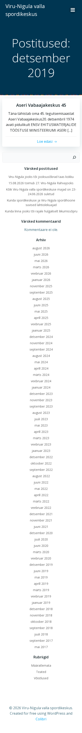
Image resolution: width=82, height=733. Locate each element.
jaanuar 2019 (41, 603)
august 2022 (41, 476)
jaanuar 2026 (41, 280)
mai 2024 (41, 362)
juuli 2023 (41, 419)
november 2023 (41, 400)
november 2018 (41, 615)
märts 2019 (41, 590)
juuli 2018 (41, 634)
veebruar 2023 (41, 444)
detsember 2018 (41, 609)
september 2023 (41, 406)
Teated (41, 672)
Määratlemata (41, 665)
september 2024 (41, 349)
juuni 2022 (41, 482)
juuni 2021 (41, 527)
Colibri (41, 719)
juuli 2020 (41, 539)
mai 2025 (41, 311)
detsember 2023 (41, 394)
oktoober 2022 (41, 463)
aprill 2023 (41, 432)
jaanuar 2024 (41, 387)
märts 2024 (41, 375)
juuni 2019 (41, 571)
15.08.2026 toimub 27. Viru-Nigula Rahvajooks (41, 183)
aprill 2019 (41, 584)
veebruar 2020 (41, 558)
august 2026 (41, 248)
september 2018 (41, 628)
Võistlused (41, 678)
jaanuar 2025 (41, 330)
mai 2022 (41, 489)
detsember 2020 (41, 533)
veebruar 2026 (41, 273)
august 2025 (41, 299)
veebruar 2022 (41, 508)
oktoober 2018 (41, 621)
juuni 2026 (41, 254)
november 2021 (41, 520)
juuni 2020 (41, 546)
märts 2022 (41, 501)
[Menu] (73, 10)
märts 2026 (41, 267)
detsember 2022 (41, 457)
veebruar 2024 (41, 381)
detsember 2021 (41, 514)
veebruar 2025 (41, 324)
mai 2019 (41, 577)
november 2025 (41, 286)
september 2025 (41, 292)
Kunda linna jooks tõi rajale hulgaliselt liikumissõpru (41, 211)
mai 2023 (41, 425)
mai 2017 (41, 647)
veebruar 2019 (41, 596)
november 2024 (41, 343)
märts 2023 (41, 438)
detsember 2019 (41, 565)
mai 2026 (41, 261)
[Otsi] (74, 157)
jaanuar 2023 (41, 451)
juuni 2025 (41, 305)
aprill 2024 (41, 368)
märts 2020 (41, 552)
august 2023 (41, 413)
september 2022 (41, 470)
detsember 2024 (41, 337)
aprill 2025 (41, 318)
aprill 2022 (41, 495)
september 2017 (41, 640)
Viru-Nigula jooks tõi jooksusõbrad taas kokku (41, 177)
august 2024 (41, 356)
